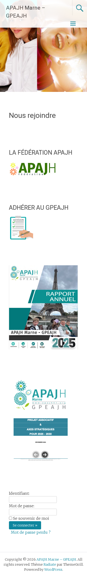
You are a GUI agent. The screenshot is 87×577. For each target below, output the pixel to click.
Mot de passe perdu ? (31, 532)
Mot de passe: (21, 505)
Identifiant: (19, 493)
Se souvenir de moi (31, 518)
